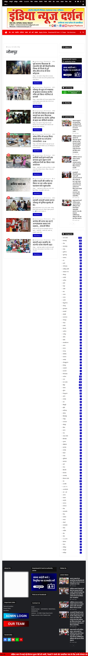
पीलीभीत (64, 354)
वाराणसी (64, 371)
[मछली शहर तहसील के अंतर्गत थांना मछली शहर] (18, 246)
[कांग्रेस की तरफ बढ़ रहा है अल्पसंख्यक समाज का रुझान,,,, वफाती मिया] (18, 225)
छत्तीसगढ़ (65, 410)
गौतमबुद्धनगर (65, 362)
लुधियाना (65, 458)
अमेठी (64, 288)
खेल (54, 1)
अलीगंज (64, 331)
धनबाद (64, 399)
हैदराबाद (65, 438)
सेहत (70, 1)
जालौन (64, 300)
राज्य (5, 4)
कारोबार (36, 1)
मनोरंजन (22, 32)
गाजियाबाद (65, 266)
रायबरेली (65, 368)
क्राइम (62, 1)
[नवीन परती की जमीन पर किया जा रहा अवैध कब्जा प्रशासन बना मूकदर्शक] (18, 185)
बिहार (64, 427)
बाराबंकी (64, 311)
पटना (64, 430)
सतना (64, 387)
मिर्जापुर (64, 365)
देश (10, 32)
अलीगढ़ (64, 280)
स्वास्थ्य (64, 503)
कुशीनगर (65, 252)
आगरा (64, 345)
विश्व (64, 508)
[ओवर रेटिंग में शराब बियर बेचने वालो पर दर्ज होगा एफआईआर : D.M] (18, 140)
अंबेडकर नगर (66, 271)
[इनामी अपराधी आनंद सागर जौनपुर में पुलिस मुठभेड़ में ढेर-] (18, 204)
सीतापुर (64, 274)
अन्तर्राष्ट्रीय (65, 489)
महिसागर (65, 444)
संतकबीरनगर (65, 342)
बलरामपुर (65, 240)
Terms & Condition (8, 606)
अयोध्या (64, 376)
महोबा (64, 339)
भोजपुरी (11, 1)
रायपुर (64, 419)
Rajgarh (65, 393)
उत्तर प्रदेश (14, 47)
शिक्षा (32, 1)
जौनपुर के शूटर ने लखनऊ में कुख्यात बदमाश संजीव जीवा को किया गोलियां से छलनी (43, 93)
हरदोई (64, 325)
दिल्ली (64, 453)
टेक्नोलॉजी (65, 525)
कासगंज (64, 356)
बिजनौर (64, 328)
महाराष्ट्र (65, 461)
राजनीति (64, 484)
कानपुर (64, 351)
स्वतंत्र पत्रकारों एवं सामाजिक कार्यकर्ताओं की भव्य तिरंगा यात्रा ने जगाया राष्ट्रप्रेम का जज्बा (77, 126)
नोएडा (64, 322)
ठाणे (64, 464)
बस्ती (64, 263)
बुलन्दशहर (65, 308)
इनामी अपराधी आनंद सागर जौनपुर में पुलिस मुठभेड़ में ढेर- (43, 202)
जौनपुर (64, 305)
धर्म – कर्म (31, 32)
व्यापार (26, 32)
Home (9, 47)
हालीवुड (16, 1)
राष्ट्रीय (17, 32)
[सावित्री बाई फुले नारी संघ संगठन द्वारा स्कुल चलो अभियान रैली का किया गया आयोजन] (18, 161)
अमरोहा (64, 359)
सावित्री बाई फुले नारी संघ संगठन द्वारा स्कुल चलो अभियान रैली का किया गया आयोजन (44, 161)
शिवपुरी (64, 404)
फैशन (64, 544)
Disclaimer (6, 610)
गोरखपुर (64, 320)
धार (64, 402)
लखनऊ (64, 257)
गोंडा (64, 243)
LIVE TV (65, 486)
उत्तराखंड (65, 475)
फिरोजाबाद (65, 373)
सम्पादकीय (65, 511)
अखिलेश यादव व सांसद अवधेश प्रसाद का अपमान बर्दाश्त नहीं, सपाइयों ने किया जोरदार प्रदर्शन (77, 162)
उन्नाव (64, 294)
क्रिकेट (41, 1)
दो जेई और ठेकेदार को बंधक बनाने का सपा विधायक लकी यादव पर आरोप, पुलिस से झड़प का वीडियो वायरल (44, 117)
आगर (64, 396)
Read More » (37, 83)
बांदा (64, 291)
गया (64, 433)
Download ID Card (53, 32)
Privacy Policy (7, 608)
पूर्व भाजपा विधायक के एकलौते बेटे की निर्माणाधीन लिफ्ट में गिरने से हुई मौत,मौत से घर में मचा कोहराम (44, 69)
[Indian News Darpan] (5, 11)
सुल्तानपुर (65, 254)
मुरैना (64, 390)
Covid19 (26, 1)
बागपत (64, 348)
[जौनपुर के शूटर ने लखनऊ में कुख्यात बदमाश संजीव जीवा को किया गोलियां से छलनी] (18, 93)
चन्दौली (64, 277)
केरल (64, 467)
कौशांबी (64, 314)
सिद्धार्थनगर (65, 303)
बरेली (64, 283)
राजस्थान (65, 421)
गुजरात (64, 441)
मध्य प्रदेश (65, 382)
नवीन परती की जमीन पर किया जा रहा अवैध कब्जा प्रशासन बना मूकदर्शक (43, 183)
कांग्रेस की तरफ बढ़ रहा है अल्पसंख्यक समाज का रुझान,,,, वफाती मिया (43, 223)
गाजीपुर (64, 334)
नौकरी (45, 1)
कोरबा (64, 413)
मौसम (66, 1)
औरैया (64, 337)
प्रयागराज (65, 317)
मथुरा (64, 286)
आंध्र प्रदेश (65, 436)
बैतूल (64, 385)
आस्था (57, 1)
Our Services (71, 32)
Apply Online (43, 32)
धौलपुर (64, 424)
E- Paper (63, 32)
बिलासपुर (65, 416)
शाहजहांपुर (65, 246)
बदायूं (64, 249)
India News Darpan (38, 61)
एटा (63, 260)
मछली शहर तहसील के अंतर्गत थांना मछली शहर (42, 243)
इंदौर (64, 407)
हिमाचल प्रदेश (66, 478)
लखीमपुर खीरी (66, 269)
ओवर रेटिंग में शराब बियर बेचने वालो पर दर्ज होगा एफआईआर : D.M (43, 139)
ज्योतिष (20, 1)
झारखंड (64, 447)
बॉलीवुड (6, 1)
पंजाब (64, 455)
